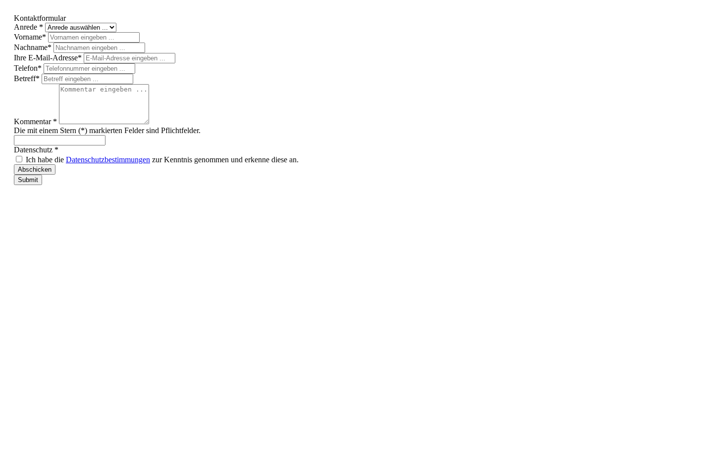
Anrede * (29, 27)
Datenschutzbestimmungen (108, 159)
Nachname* (33, 47)
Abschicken (35, 169)
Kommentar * (36, 121)
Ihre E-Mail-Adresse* (49, 57)
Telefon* (29, 68)
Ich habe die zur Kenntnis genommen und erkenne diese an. (162, 159)
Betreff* (28, 78)
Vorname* (31, 37)
